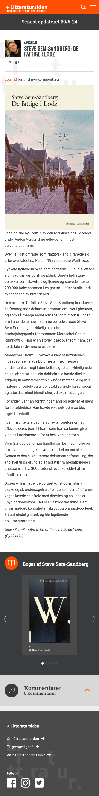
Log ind (11, 79)
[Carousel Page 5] (56, 663)
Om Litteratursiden (23, 738)
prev (5, 619)
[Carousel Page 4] (53, 663)
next (94, 619)
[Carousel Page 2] (46, 663)
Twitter (39, 783)
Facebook (11, 783)
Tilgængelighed (20, 747)
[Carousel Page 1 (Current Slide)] (42, 663)
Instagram (25, 783)
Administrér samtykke (26, 755)
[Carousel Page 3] (49, 663)
